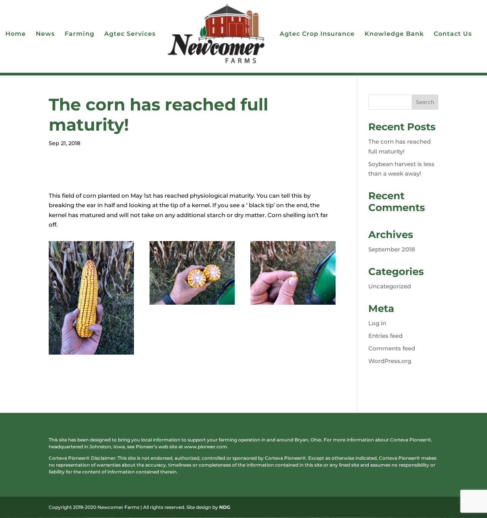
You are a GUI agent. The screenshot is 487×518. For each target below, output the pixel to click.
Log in (377, 323)
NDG (224, 507)
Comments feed (391, 348)
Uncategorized (389, 286)
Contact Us (453, 34)
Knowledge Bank (394, 34)
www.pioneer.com (205, 446)
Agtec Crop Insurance (317, 34)
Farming (79, 34)
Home (15, 34)
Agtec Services (130, 34)
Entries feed (385, 335)
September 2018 (391, 249)
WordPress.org (389, 361)
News (45, 34)
